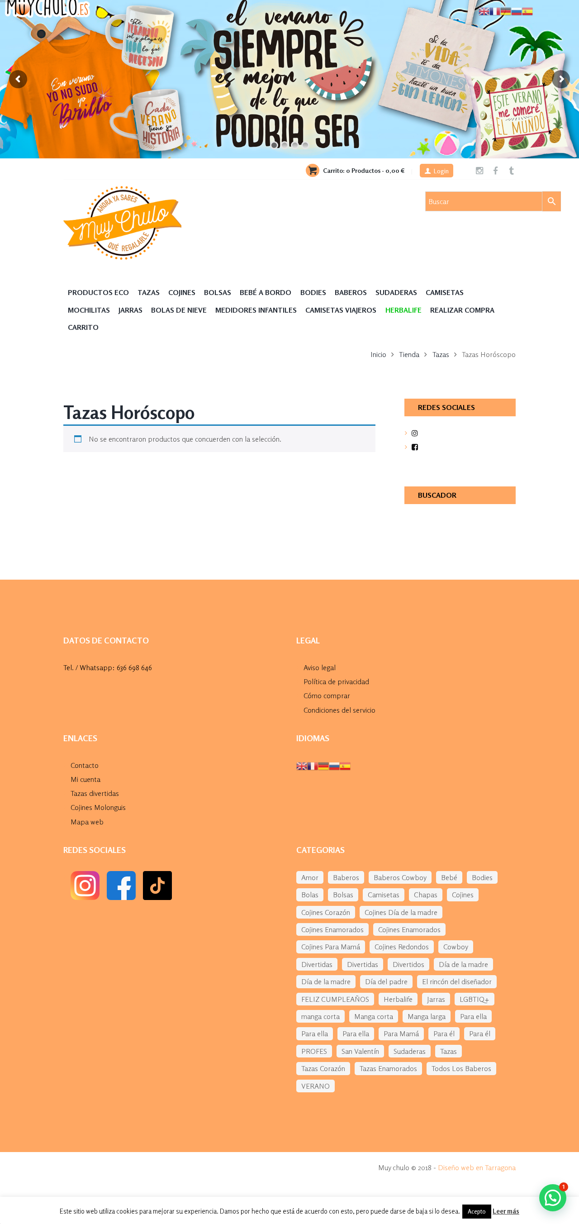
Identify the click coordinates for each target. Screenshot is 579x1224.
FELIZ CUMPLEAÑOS (335, 999)
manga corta (320, 1016)
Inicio (378, 354)
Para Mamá (401, 1033)
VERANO (315, 1086)
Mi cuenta (85, 779)
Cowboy (455, 946)
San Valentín (360, 1051)
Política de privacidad (336, 681)
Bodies (313, 292)
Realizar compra (462, 309)
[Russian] (334, 765)
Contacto (85, 765)
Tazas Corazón (323, 1068)
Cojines (181, 292)
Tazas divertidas (95, 793)
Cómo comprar (327, 695)
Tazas (149, 292)
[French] (312, 765)
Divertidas (316, 964)
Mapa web (87, 821)
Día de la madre (463, 964)
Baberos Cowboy (400, 877)
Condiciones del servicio (339, 709)
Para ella (473, 1016)
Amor (309, 877)
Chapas (425, 894)
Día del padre (386, 981)
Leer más (506, 1211)
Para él (444, 1033)
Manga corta (373, 1016)
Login (441, 171)
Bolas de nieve (179, 309)
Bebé (449, 877)
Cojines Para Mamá (330, 946)
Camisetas (445, 292)
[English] (301, 765)
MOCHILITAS (89, 309)
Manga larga (427, 1016)
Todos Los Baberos (461, 1068)
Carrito (83, 327)
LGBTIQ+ (474, 999)
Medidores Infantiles (256, 309)
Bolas (309, 894)
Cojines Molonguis (98, 807)
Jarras (130, 309)
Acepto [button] (477, 1211)
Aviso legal (320, 667)
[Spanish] (345, 765)
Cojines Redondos (402, 946)
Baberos (351, 292)
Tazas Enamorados (388, 1068)
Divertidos (408, 964)
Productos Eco (98, 292)
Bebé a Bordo (265, 292)
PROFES (314, 1051)
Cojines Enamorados (332, 929)
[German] (323, 765)
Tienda (409, 354)
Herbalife (398, 999)
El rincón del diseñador (457, 981)
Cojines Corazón (325, 912)
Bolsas (217, 292)
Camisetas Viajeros (340, 309)
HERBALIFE (403, 309)
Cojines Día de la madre (401, 912)
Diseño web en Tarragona (477, 1167)
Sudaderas (396, 292)
